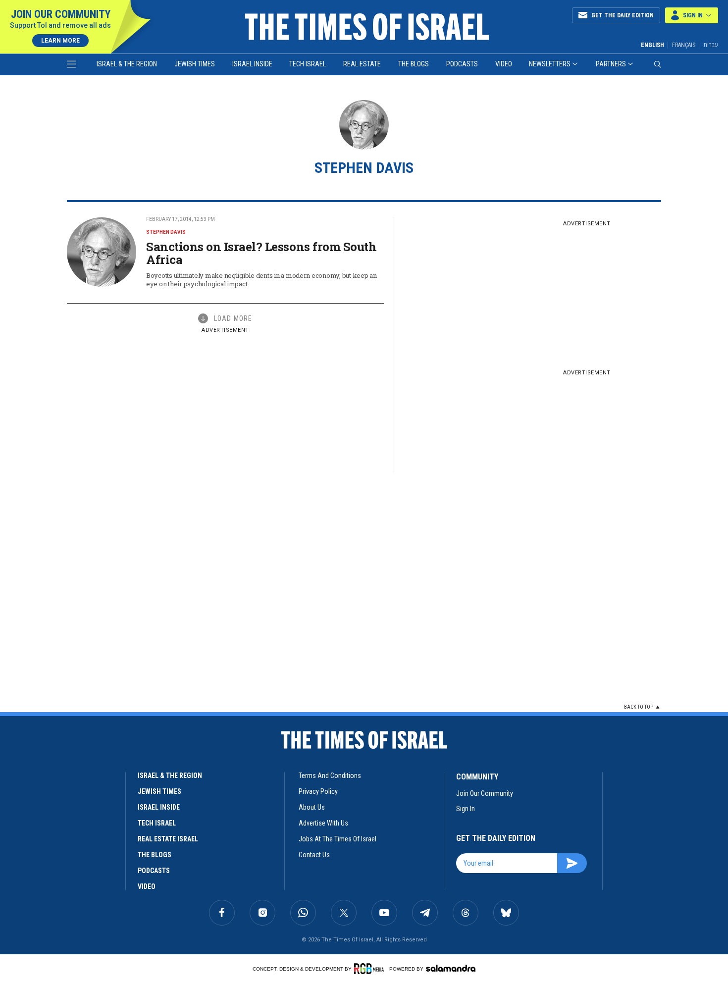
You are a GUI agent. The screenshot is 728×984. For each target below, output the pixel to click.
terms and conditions (330, 775)
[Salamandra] (450, 968)
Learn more (60, 40)
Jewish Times (194, 64)
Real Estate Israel (168, 839)
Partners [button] (611, 64)
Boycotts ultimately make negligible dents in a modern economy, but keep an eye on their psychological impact (261, 279)
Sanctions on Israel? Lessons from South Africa (261, 253)
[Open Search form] (657, 64)
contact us (314, 855)
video (147, 886)
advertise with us (323, 823)
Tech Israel (307, 64)
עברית (710, 45)
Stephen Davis (166, 232)
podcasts (154, 871)
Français (683, 45)
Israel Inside (252, 64)
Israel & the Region (127, 64)
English (652, 45)
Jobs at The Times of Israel (337, 839)
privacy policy (318, 791)
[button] (691, 15)
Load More (233, 318)
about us (312, 807)
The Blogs (413, 64)
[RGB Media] (370, 968)
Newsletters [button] (550, 64)
